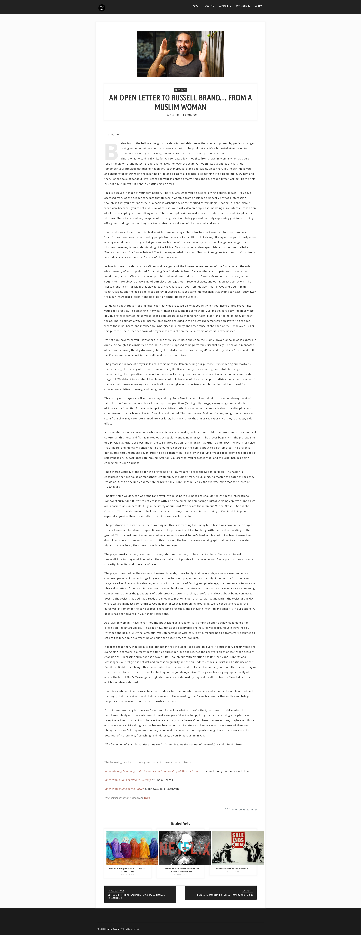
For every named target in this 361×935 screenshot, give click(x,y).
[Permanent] (132, 864)
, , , (153, 771)
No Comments (190, 115)
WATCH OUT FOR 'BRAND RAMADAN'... (233, 868)
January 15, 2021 (128, 874)
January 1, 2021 (180, 874)
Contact (259, 6)
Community (225, 6)
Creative (209, 6)
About (196, 6)
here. (147, 797)
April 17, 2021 (233, 871)
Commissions (243, 6)
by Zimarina (173, 115)
